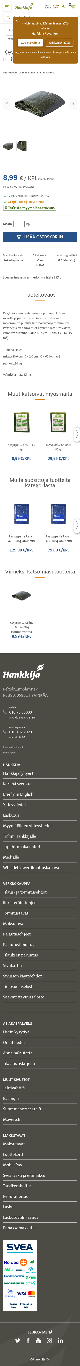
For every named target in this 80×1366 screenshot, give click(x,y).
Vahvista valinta (30, 42)
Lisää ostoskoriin (43, 237)
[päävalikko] (7, 6)
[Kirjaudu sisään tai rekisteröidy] (63, 6)
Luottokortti (14, 1154)
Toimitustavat (15, 913)
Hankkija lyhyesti (18, 773)
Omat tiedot (14, 1042)
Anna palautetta (18, 1053)
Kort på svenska (17, 783)
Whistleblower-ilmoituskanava (31, 867)
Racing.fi (11, 1098)
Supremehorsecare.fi (22, 1109)
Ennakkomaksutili (19, 1227)
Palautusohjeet (17, 934)
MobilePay (12, 1165)
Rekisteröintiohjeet (20, 902)
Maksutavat (14, 923)
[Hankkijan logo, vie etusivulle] (26, 6)
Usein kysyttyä (16, 1032)
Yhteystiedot (14, 804)
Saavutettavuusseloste (23, 997)
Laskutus (11, 815)
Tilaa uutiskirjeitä (19, 1063)
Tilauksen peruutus (20, 955)
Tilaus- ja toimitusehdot (25, 892)
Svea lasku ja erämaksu (24, 1175)
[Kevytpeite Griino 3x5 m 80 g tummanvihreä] (40, 104)
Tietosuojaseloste (18, 986)
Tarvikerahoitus (17, 1185)
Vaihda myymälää (59, 42)
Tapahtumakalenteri (21, 846)
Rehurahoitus (15, 1196)
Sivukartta (12, 965)
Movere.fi (11, 1119)
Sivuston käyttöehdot (22, 976)
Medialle (11, 857)
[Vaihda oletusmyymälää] (57, 7)
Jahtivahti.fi (14, 1088)
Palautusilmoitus (18, 944)
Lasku (8, 1206)
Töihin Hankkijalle (19, 836)
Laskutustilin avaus (20, 1217)
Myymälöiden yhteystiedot (27, 825)
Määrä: (8, 224)
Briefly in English (18, 794)
